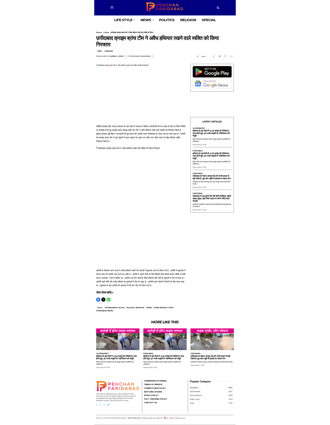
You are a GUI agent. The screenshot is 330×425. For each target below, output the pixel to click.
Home (99, 32)
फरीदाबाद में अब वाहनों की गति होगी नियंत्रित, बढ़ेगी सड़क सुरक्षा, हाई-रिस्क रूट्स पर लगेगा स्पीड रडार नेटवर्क (212, 198)
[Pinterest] (225, 56)
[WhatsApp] (231, 56)
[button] (218, 8)
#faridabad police (114, 308)
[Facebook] (213, 56)
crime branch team (163, 308)
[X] (219, 56)
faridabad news (104, 311)
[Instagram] (100, 404)
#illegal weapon (135, 308)
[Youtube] (108, 404)
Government (199, 128)
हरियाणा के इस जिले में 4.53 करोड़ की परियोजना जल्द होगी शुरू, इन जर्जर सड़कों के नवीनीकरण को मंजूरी (211, 133)
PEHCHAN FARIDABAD (140, 56)
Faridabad (108, 51)
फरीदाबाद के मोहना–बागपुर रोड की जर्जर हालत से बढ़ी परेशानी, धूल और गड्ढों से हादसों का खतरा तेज (211, 177)
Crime (106, 32)
